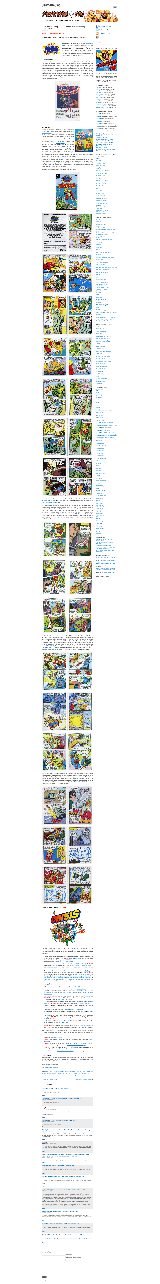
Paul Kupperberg (60, 143)
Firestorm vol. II (99, 92)
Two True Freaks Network (101, 378)
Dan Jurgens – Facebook (101, 163)
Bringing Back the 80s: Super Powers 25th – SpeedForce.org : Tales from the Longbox (67, 1130)
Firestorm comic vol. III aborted (102, 447)
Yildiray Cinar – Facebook (101, 211)
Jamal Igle (98, 188)
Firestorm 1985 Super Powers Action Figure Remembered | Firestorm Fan (63, 1189)
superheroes (65, 1075)
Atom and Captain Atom (101, 224)
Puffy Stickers (82, 1003)
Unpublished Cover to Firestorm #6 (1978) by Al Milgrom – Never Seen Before (105, 565)
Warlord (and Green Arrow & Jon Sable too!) (106, 317)
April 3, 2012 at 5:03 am (47, 1212)
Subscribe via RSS (104, 33)
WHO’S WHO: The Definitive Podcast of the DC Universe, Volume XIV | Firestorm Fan (66, 1234)
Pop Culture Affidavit (100, 358)
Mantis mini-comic (86, 965)
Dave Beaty (98, 168)
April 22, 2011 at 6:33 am (47, 1177)
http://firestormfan (84, 1133)
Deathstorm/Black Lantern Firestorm (104, 410)
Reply (43, 1095)
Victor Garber (99, 530)
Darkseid (76, 1073)
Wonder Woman (81, 1075)
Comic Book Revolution (101, 331)
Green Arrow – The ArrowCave (102, 269)
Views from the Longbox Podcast (103, 380)
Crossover (55, 1071)
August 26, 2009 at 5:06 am (50, 1143)
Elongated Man (99, 259)
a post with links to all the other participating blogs (79, 979)
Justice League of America (102, 282)
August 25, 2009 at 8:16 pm (47, 1131)
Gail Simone (98, 463)
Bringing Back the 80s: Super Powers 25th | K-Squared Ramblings (61, 1098)
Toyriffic (91, 1043)
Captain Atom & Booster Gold (102, 246)
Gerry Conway (99, 182)
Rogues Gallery (99, 513)
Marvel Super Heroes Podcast (102, 287)
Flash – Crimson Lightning (102, 262)
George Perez (99, 178)
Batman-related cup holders (54, 979)
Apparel (97, 392)
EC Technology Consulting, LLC (103, 340)
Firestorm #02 (99, 115)
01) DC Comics (99, 135)
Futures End (98, 462)
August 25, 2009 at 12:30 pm (48, 1121)
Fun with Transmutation (101, 458)
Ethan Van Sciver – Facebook (102, 170)
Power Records (99, 360)
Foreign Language (100, 455)
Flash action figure (76, 990)
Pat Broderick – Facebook (101, 200)
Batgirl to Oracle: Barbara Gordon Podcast (105, 229)
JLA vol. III (98, 95)
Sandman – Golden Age (101, 299)
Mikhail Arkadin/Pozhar (101, 495)
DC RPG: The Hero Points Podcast (103, 252)
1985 (63, 144)
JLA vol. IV (98, 100)
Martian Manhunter (100, 286)
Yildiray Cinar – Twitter (101, 213)
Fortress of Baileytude (101, 346)
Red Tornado (99, 297)
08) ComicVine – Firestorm (102, 147)
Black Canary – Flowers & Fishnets (103, 236)
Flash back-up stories (100, 452)
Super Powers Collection (84, 1071)
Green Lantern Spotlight (56, 1037)
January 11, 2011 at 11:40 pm (48, 1166)
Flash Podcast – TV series (101, 266)
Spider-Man (98, 302)
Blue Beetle (98, 237)
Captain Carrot (99, 247)
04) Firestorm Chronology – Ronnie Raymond (106, 140)
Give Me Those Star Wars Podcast (103, 351)
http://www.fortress (52, 1133)
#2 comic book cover (68, 992)
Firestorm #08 (99, 125)
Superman (71, 1075)
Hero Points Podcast (100, 473)
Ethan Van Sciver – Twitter (101, 172)
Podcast (97, 501)
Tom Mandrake (99, 208)
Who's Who (98, 531)
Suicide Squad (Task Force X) (102, 304)
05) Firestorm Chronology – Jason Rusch (105, 142)
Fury (97, 460)
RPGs (97, 516)
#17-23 (54, 1018)
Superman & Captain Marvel (102, 310)
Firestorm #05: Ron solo (101, 429)
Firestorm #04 (99, 118)
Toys (92, 1071)
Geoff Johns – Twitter (100, 177)
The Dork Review (100, 373)
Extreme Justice (99, 94)
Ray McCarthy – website (101, 203)
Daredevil (98, 249)
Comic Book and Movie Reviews (103, 330)
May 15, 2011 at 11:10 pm (47, 1190)
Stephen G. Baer (99, 563)
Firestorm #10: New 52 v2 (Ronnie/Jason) (105, 437)
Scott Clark (98, 205)
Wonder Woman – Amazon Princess (104, 319)
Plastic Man (98, 292)
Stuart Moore (99, 520)
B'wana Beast (99, 394)
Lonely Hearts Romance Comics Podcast (105, 355)
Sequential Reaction (100, 363)
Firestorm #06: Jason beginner (103, 430)
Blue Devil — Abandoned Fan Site (103, 241)
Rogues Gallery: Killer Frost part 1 (50, 1079)
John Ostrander (99, 197)
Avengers (98, 226)
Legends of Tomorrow (101, 490)
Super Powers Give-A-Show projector (64, 961)
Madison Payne (99, 493)
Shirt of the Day (99, 365)
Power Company (99, 97)
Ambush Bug (99, 221)
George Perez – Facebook (102, 180)
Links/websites (99, 491)
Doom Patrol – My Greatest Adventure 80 (105, 256)
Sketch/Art (98, 518)
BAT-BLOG (49, 645)
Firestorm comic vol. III (101, 445)
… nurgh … (47, 1017)
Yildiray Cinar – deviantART (102, 210)
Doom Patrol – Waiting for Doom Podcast (105, 257)
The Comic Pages (100, 371)
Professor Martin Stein (101, 506)
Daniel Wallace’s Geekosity (102, 335)
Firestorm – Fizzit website (101, 261)
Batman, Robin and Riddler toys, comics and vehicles (78, 977)
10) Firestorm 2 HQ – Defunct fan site (104, 150)
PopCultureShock (74, 1047)
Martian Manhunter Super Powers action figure (56, 967)
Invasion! (98, 276)
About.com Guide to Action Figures (65, 1051)
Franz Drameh (99, 457)
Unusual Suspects (100, 528)
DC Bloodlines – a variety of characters (104, 251)
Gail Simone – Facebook (101, 173)
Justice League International (102, 281)
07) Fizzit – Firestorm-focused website (104, 145)
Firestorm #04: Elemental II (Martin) (104, 427)
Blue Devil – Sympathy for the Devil (104, 239)
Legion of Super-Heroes (101, 284)
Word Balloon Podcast (101, 381)
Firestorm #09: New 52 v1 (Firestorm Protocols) (106, 435)
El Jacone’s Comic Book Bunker (103, 341)
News (77, 1071)
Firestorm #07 (99, 123)
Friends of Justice (100, 348)
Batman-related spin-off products (60, 976)
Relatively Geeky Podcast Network (103, 361)
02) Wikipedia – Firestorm (101, 137)
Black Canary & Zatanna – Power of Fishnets (106, 232)
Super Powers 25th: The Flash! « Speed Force (55, 1088)
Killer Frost (98, 488)
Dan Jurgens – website (101, 167)
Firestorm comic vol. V (101, 450)
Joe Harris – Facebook (101, 192)
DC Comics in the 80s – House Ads (104, 336)
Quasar (97, 294)
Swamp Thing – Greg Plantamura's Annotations (106, 312)
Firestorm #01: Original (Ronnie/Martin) (67, 1071)
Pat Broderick (99, 500)
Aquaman (54, 1073)
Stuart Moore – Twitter (101, 206)
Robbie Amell (99, 510)
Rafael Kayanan (99, 202)
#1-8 (89, 1017)
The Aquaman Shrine (65, 156)
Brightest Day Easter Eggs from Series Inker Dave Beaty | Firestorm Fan (63, 1176)
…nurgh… (98, 326)
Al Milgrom (98, 158)
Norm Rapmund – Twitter (101, 198)
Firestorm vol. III (99, 99)
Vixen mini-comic (65, 999)
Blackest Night (99, 395)
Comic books (49, 1071)
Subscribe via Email (105, 37)
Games (97, 465)
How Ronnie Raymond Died (107, 572)
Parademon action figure (76, 1045)
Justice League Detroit (101, 279)
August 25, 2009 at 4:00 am (47, 1090)
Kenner (85, 1073)
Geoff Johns (98, 468)
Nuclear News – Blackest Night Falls (84, 1079)
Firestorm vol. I (99, 87)
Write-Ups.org (99, 383)
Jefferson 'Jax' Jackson (101, 480)
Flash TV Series (99, 453)
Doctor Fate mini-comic (74, 965)
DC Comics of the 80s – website (103, 338)
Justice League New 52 (101, 105)
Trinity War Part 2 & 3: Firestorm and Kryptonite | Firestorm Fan (60, 1223)
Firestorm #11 (99, 130)
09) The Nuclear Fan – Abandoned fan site (105, 149)
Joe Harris (98, 483)
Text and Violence (100, 370)
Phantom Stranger (100, 290)
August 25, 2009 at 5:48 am (50, 1109)
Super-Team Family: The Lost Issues (104, 305)
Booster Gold (99, 242)
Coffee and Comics (100, 328)
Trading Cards (99, 526)
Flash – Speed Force (100, 264)
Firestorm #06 (99, 121)
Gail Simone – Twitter (100, 175)
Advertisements (99, 389)
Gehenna (98, 467)
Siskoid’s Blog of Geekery (101, 366)
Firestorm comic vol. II (100, 443)
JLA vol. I (98, 90)
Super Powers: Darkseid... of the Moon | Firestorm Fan (58, 1165)
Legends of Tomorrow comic (102, 107)
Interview (98, 475)
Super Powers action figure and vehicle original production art (60, 981)
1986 (68, 144)
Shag (50, 29)
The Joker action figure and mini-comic (53, 977)
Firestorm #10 (99, 128)
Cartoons (98, 399)
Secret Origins (99, 300)
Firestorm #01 (99, 113)
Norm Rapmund (99, 498)
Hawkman (98, 274)
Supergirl (98, 307)
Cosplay (97, 402)
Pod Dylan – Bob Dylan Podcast (103, 356)
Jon (46, 1142)
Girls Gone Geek (99, 350)
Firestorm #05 (99, 120)
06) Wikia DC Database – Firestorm (104, 144)
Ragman (98, 295)
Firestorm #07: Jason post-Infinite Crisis (105, 432)
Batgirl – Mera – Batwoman (102, 227)
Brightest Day (99, 102)
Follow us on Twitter (105, 30)
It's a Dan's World (99, 353)
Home (115, 7)
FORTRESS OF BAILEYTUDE (52, 502)
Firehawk (98, 419)
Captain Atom (99, 244)
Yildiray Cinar (99, 533)
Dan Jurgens (99, 409)
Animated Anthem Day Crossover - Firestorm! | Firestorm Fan (60, 1211)
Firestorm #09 (99, 126)
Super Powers (58, 1075)
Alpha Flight (98, 219)
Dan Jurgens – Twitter (101, 165)
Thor (97, 315)
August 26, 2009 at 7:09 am (47, 1157)
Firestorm (81, 1073)
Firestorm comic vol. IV (101, 448)
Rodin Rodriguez (99, 511)
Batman (59, 1073)
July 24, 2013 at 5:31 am (47, 1225)
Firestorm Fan (51, 4)
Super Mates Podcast (100, 368)
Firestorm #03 (99, 116)
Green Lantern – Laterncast (102, 272)
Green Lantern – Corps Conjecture (103, 271)
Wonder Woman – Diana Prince (103, 320)
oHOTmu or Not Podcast (101, 289)
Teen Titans (98, 314)
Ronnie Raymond (50, 1075)
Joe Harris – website (100, 195)
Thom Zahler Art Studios (101, 375)
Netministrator (99, 557)
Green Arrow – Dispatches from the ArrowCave (106, 267)
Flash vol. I (98, 89)
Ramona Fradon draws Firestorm (103, 545)
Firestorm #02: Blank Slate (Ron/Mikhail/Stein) (106, 424)
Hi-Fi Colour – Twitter (100, 185)
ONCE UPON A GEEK (79, 781)
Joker (97, 277)
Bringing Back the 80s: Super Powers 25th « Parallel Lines (59, 1120)
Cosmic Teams (99, 333)
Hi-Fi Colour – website (101, 187)
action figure (48, 1073)
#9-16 (45, 1018)
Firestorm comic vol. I (100, 442)
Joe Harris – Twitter (100, 193)
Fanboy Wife (98, 343)
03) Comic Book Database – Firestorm (104, 139)
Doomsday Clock (99, 412)
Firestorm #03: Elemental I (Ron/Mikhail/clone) (106, 425)
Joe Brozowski (99, 190)
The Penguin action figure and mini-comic (80, 976)
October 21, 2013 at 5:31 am (48, 1236)
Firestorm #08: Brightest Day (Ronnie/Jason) (106, 434)
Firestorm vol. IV (99, 104)
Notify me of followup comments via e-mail (52, 1280)
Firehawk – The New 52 (101, 420)
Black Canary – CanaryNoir (102, 234)
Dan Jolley (98, 162)
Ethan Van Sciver (99, 415)
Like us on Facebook (105, 26)
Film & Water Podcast (100, 345)
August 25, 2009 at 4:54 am (47, 1099)
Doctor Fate (98, 254)
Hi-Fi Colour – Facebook (101, 183)
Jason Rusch (99, 478)
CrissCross (98, 160)
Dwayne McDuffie (100, 414)
